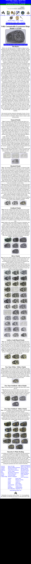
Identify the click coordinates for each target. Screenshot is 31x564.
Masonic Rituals (24, 468)
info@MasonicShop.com (15, 490)
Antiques (3, 467)
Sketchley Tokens (25, 470)
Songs (9, 483)
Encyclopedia (11, 484)
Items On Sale (11, 466)
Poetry (9, 482)
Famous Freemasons (25, 465)
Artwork (3, 466)
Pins (2, 471)
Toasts (9, 479)
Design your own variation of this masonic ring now (15, 44)
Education (10, 487)
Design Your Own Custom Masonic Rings (15, 23)
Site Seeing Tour (24, 469)
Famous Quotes (24, 472)
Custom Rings (4, 476)
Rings (2, 472)
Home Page (18, 478)
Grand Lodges (11, 471)
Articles (9, 478)
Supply (2, 475)
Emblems (3, 470)
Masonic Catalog (19, 479)
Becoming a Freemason (13, 472)
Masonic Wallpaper (12, 476)
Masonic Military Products (14, 467)
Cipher (22, 475)
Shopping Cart (19, 488)
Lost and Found (11, 475)
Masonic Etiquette (12, 474)
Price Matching (11, 488)
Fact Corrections (24, 477)
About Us (18, 482)
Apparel (2, 468)
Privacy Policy (19, 484)
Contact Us (18, 481)
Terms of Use (19, 486)
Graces (9, 481)
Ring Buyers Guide (12, 468)
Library (9, 486)
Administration (19, 487)
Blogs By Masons (25, 473)
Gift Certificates (24, 474)
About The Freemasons (13, 470)
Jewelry (2, 474)
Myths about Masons (25, 467)
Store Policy (18, 483)
